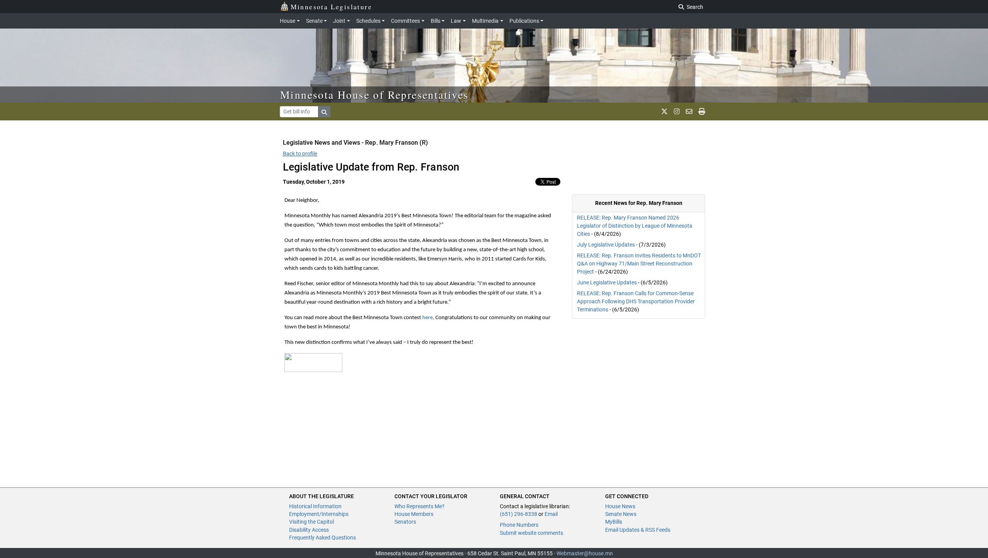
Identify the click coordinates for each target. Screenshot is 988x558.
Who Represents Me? (419, 506)
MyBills (613, 522)
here (427, 318)
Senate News (620, 514)
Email (551, 514)
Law (456, 21)
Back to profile (300, 153)
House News (620, 506)
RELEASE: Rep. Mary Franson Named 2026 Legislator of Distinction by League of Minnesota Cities (634, 226)
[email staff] (689, 111)
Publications (524, 21)
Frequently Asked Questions (322, 537)
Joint (339, 21)
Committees (405, 21)
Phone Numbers (519, 525)
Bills (435, 21)
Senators (405, 522)
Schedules (368, 21)
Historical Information (315, 506)
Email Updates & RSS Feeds (637, 530)
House (287, 21)
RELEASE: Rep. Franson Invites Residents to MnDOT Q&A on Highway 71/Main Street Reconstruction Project (639, 263)
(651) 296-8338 (518, 514)
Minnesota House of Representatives (374, 94)
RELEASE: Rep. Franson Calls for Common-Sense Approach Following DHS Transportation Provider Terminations (636, 301)
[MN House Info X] (664, 111)
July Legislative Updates (606, 245)
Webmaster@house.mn (585, 553)
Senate (314, 21)
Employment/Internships (319, 514)
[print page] (701, 111)
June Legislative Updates (607, 282)
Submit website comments (531, 533)
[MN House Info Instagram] (677, 111)
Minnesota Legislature (331, 6)
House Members (413, 514)
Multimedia (485, 21)
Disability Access (309, 530)
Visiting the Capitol (311, 522)
